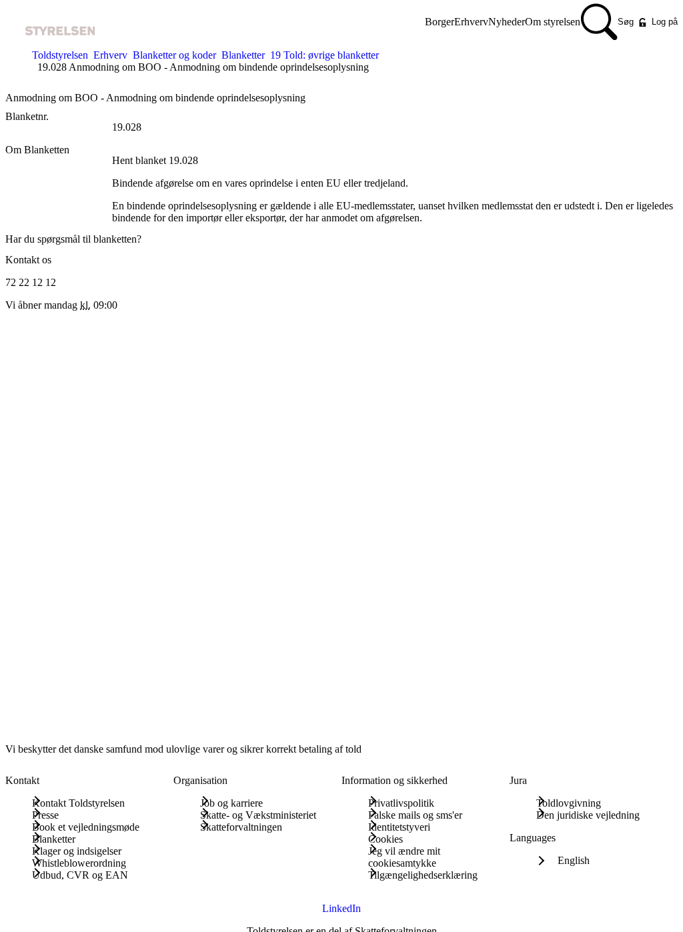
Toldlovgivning (568, 803)
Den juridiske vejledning (588, 815)
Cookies (385, 839)
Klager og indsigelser (76, 851)
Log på (665, 22)
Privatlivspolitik (401, 803)
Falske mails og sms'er (415, 815)
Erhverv (110, 55)
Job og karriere (231, 803)
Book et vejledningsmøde (85, 827)
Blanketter (243, 55)
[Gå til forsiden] (50, 22)
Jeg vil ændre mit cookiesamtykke (404, 857)
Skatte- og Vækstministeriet (258, 815)
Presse (45, 815)
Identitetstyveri (399, 827)
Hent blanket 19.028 (155, 160)
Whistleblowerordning (79, 863)
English (574, 860)
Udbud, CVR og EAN (80, 875)
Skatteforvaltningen (241, 827)
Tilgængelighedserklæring (423, 875)
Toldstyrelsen (60, 55)
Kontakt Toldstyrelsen (78, 803)
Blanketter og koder (174, 55)
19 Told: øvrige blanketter (324, 55)
